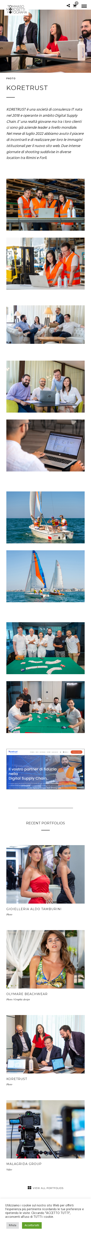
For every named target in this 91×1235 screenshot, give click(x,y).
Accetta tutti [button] (32, 1225)
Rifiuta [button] (12, 1225)
